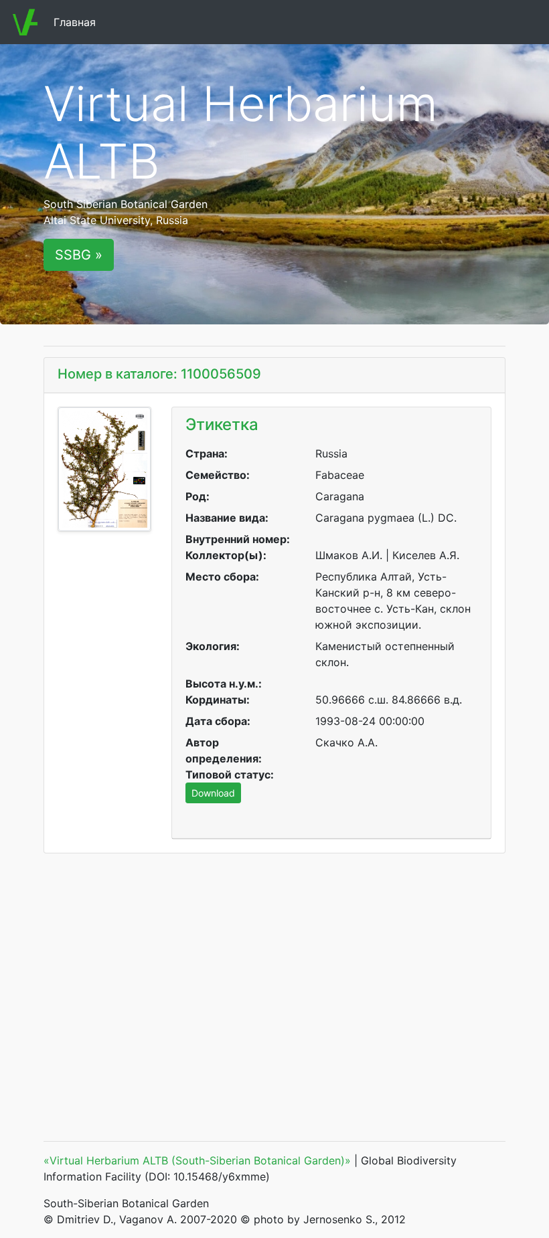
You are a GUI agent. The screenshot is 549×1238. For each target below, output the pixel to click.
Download (213, 793)
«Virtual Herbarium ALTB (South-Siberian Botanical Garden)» (197, 1160)
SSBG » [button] (78, 255)
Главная (77, 22)
